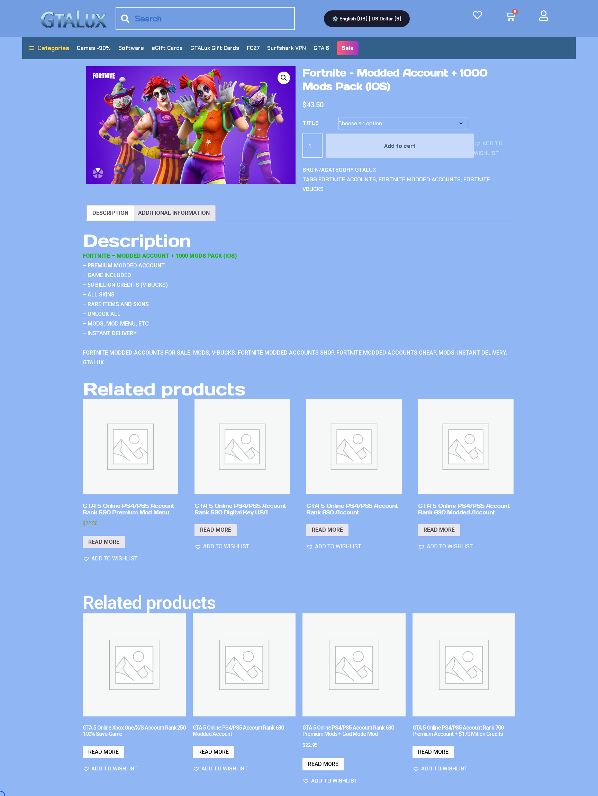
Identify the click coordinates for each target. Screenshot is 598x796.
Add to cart (400, 145)
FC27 (253, 48)
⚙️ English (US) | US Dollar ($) (366, 19)
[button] (284, 78)
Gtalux (365, 169)
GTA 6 (321, 48)
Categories (53, 48)
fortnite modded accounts (420, 179)
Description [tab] (110, 213)
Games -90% (94, 48)
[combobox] (205, 18)
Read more (103, 542)
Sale (348, 48)
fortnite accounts (347, 179)
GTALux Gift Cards (214, 48)
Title (311, 123)
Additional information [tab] (174, 213)
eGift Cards (167, 48)
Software (131, 48)
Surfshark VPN (286, 48)
